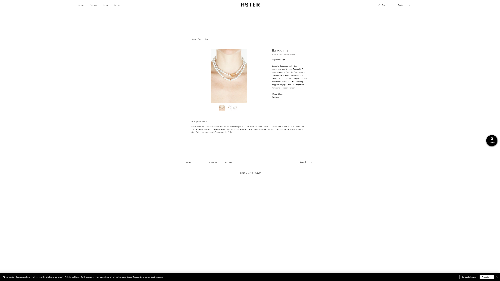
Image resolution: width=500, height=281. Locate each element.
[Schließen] (496, 277)
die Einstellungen (469, 277)
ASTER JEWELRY (254, 173)
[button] (80, 5)
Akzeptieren (487, 277)
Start (193, 39)
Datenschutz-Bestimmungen (151, 277)
